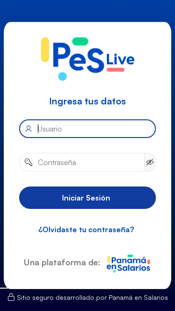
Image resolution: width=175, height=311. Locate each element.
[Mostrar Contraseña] (150, 161)
